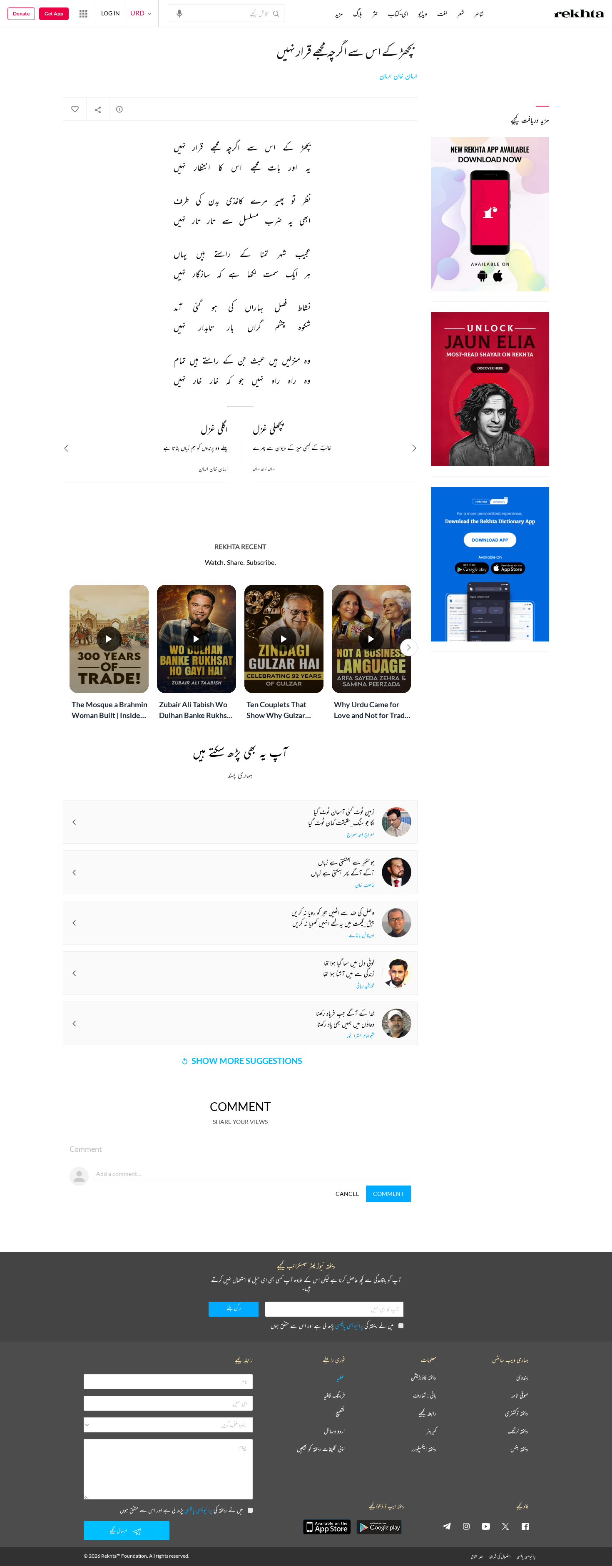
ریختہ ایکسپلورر (424, 1449)
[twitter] (505, 1526)
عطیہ (340, 1377)
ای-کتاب (398, 13)
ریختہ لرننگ (518, 1431)
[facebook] (525, 1526)
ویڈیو (422, 13)
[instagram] (466, 1526)
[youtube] (486, 1526)
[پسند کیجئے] (74, 109)
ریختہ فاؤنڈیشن (423, 1377)
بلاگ (357, 13)
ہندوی (522, 1377)
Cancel (347, 1193)
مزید (339, 13)
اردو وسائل (334, 1431)
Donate (21, 13)
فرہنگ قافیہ (334, 1395)
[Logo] (579, 14)
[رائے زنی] (119, 109)
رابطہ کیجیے (427, 1413)
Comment (388, 1193)
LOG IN (110, 13)
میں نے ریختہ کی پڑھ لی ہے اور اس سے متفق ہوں (332, 1326)
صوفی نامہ (519, 1395)
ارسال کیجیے (118, 1530)
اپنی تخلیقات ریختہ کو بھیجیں (321, 1449)
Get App (54, 13)
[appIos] (327, 1526)
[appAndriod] (379, 1526)
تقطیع (340, 1413)
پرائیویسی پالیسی (349, 1326)
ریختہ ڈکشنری (516, 1413)
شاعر (479, 13)
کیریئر (431, 1431)
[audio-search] (179, 13)
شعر (460, 13)
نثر (375, 13)
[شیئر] (97, 109)
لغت (442, 13)
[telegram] (446, 1526)
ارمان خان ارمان (398, 76)
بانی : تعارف (424, 1395)
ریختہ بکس (519, 1449)
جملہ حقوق (477, 1556)
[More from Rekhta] (83, 13)
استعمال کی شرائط (499, 1556)
